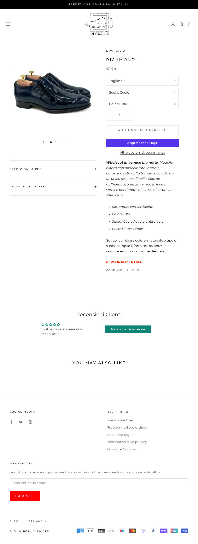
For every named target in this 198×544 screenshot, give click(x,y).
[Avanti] (63, 142)
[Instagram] (30, 421)
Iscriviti (24, 496)
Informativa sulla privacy (127, 442)
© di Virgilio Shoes (29, 531)
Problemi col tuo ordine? (127, 427)
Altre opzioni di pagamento (142, 152)
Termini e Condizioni (124, 449)
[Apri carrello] (190, 24)
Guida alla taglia (120, 435)
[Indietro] (43, 142)
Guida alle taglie (27, 186)
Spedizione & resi (121, 420)
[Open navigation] (8, 24)
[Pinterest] (138, 270)
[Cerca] (182, 24)
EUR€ (14, 521)
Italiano (35, 521)
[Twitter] (132, 270)
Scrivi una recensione (127, 329)
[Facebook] (127, 270)
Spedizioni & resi (26, 169)
